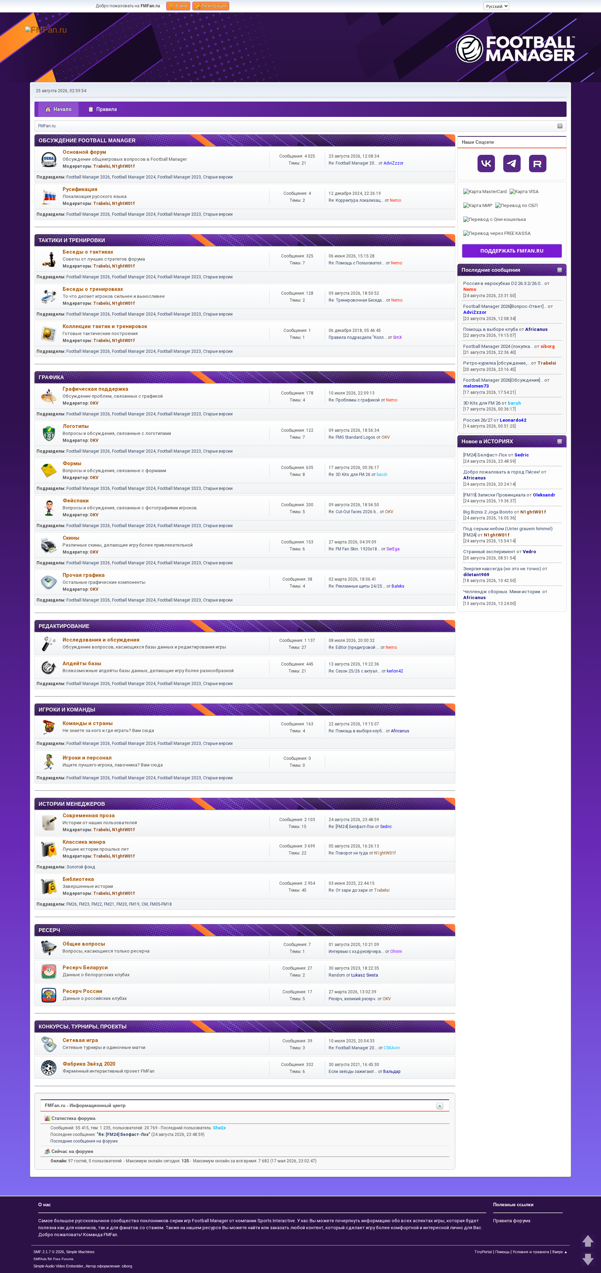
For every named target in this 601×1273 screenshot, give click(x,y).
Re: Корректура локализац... (356, 200)
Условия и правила (531, 1252)
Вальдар (392, 1071)
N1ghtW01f (533, 512)
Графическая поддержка (95, 389)
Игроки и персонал (87, 758)
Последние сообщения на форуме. (84, 1141)
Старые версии (218, 177)
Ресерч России (82, 991)
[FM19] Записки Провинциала (494, 495)
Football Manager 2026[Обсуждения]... (503, 380)
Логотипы (76, 426)
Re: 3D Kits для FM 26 (349, 474)
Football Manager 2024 (133, 177)
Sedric (521, 455)
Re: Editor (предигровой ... (354, 647)
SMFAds (40, 1259)
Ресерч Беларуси (85, 967)
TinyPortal (483, 1252)
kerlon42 (395, 671)
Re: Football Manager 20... (353, 163)
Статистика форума (72, 1118)
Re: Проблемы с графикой (354, 400)
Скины (71, 538)
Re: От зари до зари (348, 890)
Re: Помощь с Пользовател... (357, 263)
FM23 (84, 904)
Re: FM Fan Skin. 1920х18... (354, 549)
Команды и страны (88, 723)
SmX (397, 337)
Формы (72, 463)
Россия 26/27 (477, 420)
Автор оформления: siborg (109, 1266)
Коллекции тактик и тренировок (105, 326)
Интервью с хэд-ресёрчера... (356, 951)
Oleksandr (544, 495)
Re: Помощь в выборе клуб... (357, 731)
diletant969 (476, 574)
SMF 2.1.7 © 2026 (48, 1252)
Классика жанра (84, 842)
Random (337, 975)
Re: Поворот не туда (348, 853)
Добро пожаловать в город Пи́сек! (501, 472)
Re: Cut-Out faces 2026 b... (354, 511)
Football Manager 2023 (179, 177)
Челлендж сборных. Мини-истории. (502, 591)
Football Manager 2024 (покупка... (498, 346)
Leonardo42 (513, 420)
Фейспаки (76, 501)
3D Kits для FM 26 (481, 403)
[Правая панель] (560, 126)
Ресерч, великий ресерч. (352, 998)
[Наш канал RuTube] (537, 163)
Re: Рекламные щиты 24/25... (357, 586)
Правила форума (511, 1220)
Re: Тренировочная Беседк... (357, 300)
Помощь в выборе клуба (490, 329)
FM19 (134, 904)
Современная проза (89, 815)
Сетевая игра (80, 1040)
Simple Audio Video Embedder (58, 1266)
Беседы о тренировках (93, 289)
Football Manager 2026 (88, 177)
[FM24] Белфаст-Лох (485, 455)
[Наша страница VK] (486, 163)
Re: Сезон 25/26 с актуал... (354, 671)
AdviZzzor (475, 312)
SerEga (393, 549)
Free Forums (63, 1259)
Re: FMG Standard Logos (352, 437)
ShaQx (219, 1127)
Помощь (502, 1252)
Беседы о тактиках (88, 252)
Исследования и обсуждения (101, 640)
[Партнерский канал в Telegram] (512, 163)
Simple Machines (80, 1252)
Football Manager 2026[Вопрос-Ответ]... (505, 306)
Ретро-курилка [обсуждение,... (496, 363)
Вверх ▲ (560, 1252)
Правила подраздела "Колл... (358, 337)
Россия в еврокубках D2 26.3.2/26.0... (503, 283)
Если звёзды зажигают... (353, 1071)
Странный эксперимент (489, 551)
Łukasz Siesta (364, 975)
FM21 (109, 904)
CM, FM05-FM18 (157, 904)
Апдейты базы (82, 663)
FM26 (71, 904)
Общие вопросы (84, 944)
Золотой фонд (80, 867)
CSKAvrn (392, 1047)
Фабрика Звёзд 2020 (89, 1064)
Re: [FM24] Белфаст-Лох (351, 826)
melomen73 (476, 386)
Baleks (398, 586)
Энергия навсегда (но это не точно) (502, 568)
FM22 (96, 904)
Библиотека (78, 879)
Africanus (536, 329)
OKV (94, 403)
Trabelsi (546, 363)
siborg (547, 346)
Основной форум (84, 152)
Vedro (529, 551)
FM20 (122, 904)
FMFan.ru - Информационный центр (85, 1105)
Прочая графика (84, 575)
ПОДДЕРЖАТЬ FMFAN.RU (512, 250)
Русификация (80, 189)
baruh (514, 403)
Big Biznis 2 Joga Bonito (488, 512)
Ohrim (396, 951)
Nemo (469, 289)
